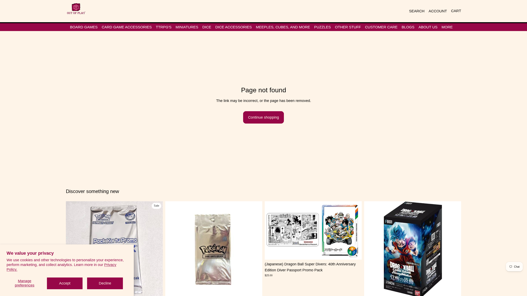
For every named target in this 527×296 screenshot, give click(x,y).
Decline (105, 283)
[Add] (156, 291)
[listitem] (447, 27)
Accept (64, 283)
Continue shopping (263, 117)
